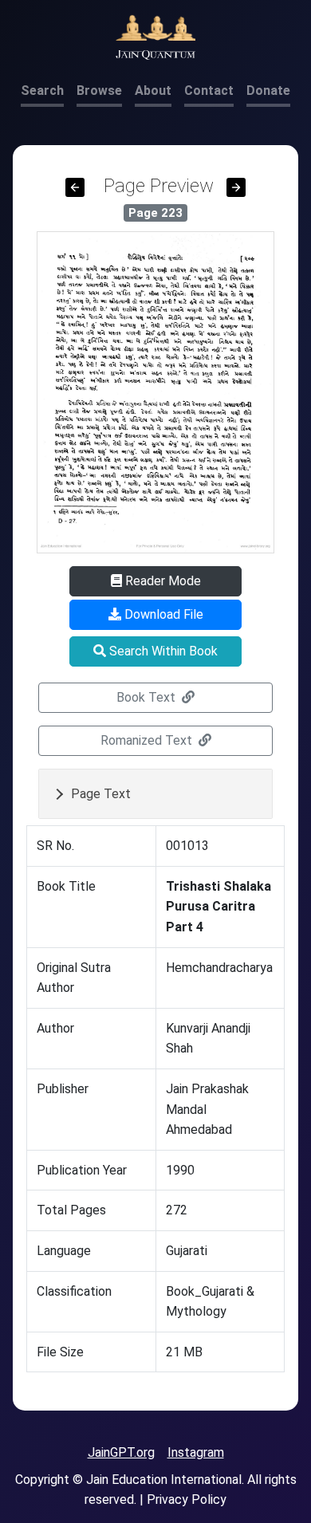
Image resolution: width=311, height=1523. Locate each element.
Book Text (147, 697)
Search (42, 90)
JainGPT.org (121, 1452)
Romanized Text (147, 740)
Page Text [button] (101, 793)
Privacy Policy (186, 1499)
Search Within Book (162, 651)
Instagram (195, 1452)
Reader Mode (161, 580)
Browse (99, 90)
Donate (268, 90)
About (153, 90)
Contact (209, 90)
